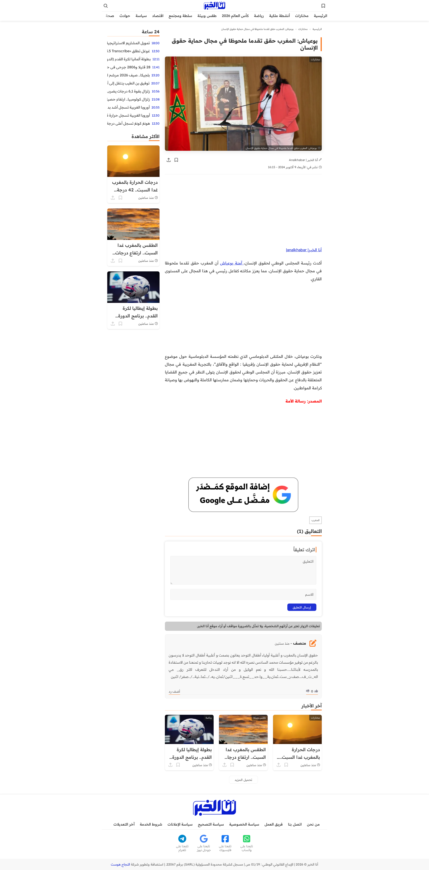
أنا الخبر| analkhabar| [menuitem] (304, 249)
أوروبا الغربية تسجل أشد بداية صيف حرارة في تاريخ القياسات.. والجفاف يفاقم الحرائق (128, 107)
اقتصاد (157, 15)
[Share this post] (168, 160)
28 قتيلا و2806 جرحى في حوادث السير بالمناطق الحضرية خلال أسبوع (128, 67)
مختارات (302, 15)
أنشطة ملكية (279, 15)
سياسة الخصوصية (244, 824)
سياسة (141, 15)
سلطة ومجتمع (180, 15)
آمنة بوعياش (232, 262)
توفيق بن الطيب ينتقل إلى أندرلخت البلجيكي (128, 83)
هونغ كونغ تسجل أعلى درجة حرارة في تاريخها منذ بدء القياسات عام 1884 (128, 123)
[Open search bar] (105, 6)
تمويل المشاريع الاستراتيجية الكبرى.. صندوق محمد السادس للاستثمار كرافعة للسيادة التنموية (128, 43)
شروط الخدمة (151, 824)
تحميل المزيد (243, 780)
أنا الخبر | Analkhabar (304, 160)
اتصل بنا (295, 824)
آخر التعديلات (124, 824)
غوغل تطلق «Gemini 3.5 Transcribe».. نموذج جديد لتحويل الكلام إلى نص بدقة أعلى (128, 51)
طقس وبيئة (207, 15)
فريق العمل (274, 824)
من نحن (313, 824)
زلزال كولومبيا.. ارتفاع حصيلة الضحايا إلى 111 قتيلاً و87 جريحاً (128, 99)
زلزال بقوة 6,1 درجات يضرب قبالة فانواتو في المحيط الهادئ (128, 91)
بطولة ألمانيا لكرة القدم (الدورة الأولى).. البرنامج (129, 59)
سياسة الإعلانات (180, 824)
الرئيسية (320, 15)
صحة (110, 15)
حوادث (125, 15)
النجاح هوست (120, 864)
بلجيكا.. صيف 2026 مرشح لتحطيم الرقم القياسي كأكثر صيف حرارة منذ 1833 (128, 75)
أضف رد (174, 692)
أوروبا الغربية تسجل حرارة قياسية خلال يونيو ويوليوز (128, 115)
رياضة (259, 15)
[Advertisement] (249, 213)
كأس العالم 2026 (235, 15)
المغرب (315, 520)
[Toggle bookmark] (176, 160)
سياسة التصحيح (211, 824)
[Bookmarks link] (323, 6)
